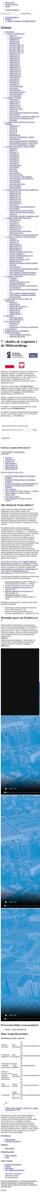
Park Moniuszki (14, 135)
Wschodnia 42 (14, 161)
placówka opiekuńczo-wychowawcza (18, 587)
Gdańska (25, 561)
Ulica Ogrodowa (10, 499)
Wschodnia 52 (14, 82)
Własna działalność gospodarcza (20, 334)
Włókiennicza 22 (15, 77)
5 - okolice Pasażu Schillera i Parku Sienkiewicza (21, 190)
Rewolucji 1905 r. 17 (16, 49)
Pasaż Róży (13, 169)
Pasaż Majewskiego (16, 86)
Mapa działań (9, 32)
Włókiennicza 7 (14, 64)
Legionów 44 (13, 242)
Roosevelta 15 (14, 222)
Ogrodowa (32, 561)
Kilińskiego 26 (14, 39)
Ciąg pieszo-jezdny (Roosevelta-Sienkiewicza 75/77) (20, 232)
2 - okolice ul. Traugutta (13, 98)
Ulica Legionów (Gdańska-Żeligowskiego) (23, 269)
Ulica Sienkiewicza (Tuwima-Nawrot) (22, 207)
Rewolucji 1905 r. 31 (16, 52)
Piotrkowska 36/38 (15, 308)
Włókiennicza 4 (14, 58)
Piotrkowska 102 (15, 192)
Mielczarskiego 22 (15, 248)
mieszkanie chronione (12, 582)
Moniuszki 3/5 (14, 323)
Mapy (7, 1157)
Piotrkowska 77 (14, 103)
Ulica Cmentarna (15, 267)
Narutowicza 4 (14, 99)
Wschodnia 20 (14, 154)
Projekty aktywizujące (12, 333)
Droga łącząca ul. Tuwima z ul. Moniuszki (23, 327)
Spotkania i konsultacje (13, 1141)
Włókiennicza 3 (14, 56)
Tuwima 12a (13, 111)
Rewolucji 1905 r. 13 (16, 45)
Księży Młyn (9, 316)
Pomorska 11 (13, 148)
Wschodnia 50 (14, 81)
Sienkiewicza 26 (14, 107)
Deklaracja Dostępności (13, 1164)
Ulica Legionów (14, 173)
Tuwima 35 (13, 129)
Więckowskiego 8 (15, 314)
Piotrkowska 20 (14, 304)
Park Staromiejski (15, 165)
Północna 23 (13, 152)
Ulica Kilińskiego (15, 90)
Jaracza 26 (12, 35)
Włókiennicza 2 (14, 54)
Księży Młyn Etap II (16, 319)
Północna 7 (13, 150)
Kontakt (8, 1166)
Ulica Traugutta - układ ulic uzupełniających (24, 116)
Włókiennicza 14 (15, 71)
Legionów (15, 563)
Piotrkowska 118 (15, 197)
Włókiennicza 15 (15, 73)
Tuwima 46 (13, 131)
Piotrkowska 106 (15, 193)
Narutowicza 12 (14, 101)
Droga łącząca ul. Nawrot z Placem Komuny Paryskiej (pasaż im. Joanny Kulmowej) (21, 212)
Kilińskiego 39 (14, 126)
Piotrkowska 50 (14, 312)
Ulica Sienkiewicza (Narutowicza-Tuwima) (24, 113)
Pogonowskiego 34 (15, 37)
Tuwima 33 (13, 128)
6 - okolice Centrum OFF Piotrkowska (18, 218)
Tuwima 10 (13, 325)
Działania (8, 19)
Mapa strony (9, 1168)
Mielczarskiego (6, 563)
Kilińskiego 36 (14, 43)
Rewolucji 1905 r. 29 (16, 51)
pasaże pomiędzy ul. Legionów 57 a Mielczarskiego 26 (19, 569)
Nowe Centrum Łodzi (12, 321)
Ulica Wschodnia (15, 96)
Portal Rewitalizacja (12, 17)
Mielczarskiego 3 (15, 244)
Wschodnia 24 (14, 158)
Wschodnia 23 (14, 156)
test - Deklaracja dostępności (14, 1170)
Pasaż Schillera (14, 208)
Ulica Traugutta (14, 114)
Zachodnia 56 (14, 163)
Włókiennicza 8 (14, 66)
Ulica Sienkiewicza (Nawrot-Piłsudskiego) (23, 235)
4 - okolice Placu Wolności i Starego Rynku (19, 146)
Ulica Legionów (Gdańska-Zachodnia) (22, 293)
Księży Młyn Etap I (16, 318)
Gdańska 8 (13, 278)
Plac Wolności (14, 167)
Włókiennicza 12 (15, 69)
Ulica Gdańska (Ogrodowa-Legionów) (22, 274)
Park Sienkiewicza (15, 203)
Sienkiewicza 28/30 (16, 109)
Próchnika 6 (13, 303)
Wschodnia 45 (14, 79)
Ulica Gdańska (10, 491)
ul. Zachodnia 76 (11, 329)
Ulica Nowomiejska (16, 175)
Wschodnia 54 (14, 84)
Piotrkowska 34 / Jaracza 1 (18, 306)
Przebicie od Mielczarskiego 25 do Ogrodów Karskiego (21, 256)
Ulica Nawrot (14, 205)
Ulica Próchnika (14, 182)
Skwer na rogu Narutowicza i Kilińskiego (23, 141)
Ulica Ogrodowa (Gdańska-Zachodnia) (22, 295)
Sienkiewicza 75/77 (16, 227)
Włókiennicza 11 (15, 67)
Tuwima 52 (13, 133)
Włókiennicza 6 (14, 62)
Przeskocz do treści (11, 4)
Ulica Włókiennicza (16, 94)
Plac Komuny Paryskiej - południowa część (24, 216)
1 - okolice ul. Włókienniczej (15, 34)
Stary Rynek (13, 171)
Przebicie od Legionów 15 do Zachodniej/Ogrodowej (19, 283)
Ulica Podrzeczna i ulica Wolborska (21, 178)
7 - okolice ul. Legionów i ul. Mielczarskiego (20, 21)
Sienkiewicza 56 (14, 225)
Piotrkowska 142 (15, 220)
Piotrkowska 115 (15, 195)
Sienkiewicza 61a (15, 199)
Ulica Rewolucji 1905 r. (17, 92)
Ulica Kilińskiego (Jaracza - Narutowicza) (23, 143)
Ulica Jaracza (13, 88)
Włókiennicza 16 (15, 75)
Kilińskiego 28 (14, 41)
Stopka (7, 6)
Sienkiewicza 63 (14, 201)
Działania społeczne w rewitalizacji (17, 331)
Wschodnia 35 (14, 160)
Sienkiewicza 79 (14, 229)
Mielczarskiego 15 (15, 246)
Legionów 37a (14, 240)
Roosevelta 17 (14, 224)
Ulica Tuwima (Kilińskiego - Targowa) (22, 145)
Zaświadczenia (10, 1139)
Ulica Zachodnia (15, 188)
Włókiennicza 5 (14, 60)
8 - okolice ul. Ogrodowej (14, 276)
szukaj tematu (25, 13)
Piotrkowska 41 (14, 310)
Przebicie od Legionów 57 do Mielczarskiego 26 (21, 483)
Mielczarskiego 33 (15, 250)
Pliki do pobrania (11, 1155)
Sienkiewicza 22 (14, 105)
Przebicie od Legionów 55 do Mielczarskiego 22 (19, 260)
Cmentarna (26, 563)
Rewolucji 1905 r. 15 (16, 47)
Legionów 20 (13, 280)
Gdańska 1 (13, 239)
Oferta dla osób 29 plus (17, 336)
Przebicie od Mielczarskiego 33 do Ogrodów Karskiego (21, 253)
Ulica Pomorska (14, 180)
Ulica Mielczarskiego (16, 271)
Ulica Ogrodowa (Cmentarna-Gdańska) (22, 272)
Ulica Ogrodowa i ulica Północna (20, 177)
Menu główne (10, 2)
